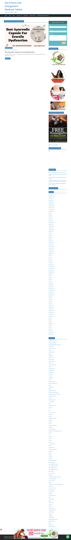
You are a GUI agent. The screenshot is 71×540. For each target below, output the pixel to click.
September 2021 (52, 251)
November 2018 (51, 290)
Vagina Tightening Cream (53, 519)
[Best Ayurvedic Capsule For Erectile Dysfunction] (25, 35)
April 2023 (50, 218)
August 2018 (51, 295)
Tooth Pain (51, 513)
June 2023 (50, 215)
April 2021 (50, 261)
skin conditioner (51, 499)
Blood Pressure (51, 359)
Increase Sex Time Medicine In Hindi (55, 431)
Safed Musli (51, 486)
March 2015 (51, 330)
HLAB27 (50, 423)
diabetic (50, 388)
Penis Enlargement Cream (53, 464)
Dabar (50, 379)
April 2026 (50, 194)
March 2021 (51, 262)
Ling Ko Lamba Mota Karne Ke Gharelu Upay (57, 172)
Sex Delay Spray (51, 489)
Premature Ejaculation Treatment (55, 477)
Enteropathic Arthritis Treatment (54, 394)
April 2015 (50, 329)
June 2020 (50, 277)
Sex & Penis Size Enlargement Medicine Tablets (13, 6)
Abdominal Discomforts (53, 341)
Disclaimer (25, 15)
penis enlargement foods (53, 465)
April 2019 (50, 281)
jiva (49, 434)
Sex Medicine (51, 491)
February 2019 (51, 284)
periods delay (51, 471)
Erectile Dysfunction (52, 396)
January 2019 (51, 286)
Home (6, 15)
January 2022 (51, 244)
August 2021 (51, 253)
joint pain (50, 436)
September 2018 (52, 294)
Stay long (50, 504)
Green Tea (50, 407)
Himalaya (50, 420)
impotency (50, 427)
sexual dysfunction (52, 495)
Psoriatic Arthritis (52, 480)
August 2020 (51, 273)
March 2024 (51, 200)
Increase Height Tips (52, 429)
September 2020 (52, 272)
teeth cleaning (51, 508)
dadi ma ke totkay (52, 381)
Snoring (50, 500)
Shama (50, 497)
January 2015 (51, 334)
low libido (50, 442)
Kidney (50, 438)
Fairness (50, 397)
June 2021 (50, 257)
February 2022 (51, 242)
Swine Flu (50, 506)
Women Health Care (52, 526)
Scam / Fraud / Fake (52, 488)
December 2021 (51, 246)
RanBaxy (50, 482)
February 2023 (51, 222)
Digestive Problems (52, 390)
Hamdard (50, 414)
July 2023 (50, 213)
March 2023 (51, 220)
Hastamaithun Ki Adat (52, 418)
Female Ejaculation (52, 399)
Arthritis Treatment (52, 348)
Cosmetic (50, 375)
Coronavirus (51, 374)
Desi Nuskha (51, 386)
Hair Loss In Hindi (52, 412)
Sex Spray (50, 493)
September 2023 (52, 211)
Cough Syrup (51, 377)
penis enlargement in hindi (53, 469)
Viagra (50, 522)
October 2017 (51, 314)
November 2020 (51, 268)
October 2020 (51, 270)
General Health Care (52, 405)
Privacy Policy (33, 15)
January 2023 (51, 224)
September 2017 (52, 316)
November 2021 (51, 248)
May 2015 (50, 327)
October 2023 (51, 209)
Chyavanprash (51, 370)
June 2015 (50, 325)
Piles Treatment (51, 473)
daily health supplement (53, 383)
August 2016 (51, 323)
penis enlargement (52, 462)
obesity (50, 453)
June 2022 (50, 235)
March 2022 (51, 240)
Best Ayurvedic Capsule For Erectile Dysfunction (20, 52)
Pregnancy (50, 475)
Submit (64, 42)
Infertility (50, 432)
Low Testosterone (52, 443)
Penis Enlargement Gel (53, 467)
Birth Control (51, 357)
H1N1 (50, 409)
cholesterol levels (52, 368)
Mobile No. (51, 29)
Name (50, 25)
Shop (10, 15)
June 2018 (50, 299)
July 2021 (50, 255)
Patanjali (50, 458)
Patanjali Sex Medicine (53, 460)
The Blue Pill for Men (52, 510)
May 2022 (50, 237)
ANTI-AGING (51, 346)
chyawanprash (51, 372)
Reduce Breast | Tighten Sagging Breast (56, 484)
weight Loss (51, 524)
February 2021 (51, 264)
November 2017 (51, 312)
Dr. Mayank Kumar (14, 49)
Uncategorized (51, 517)
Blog (14, 15)
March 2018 (51, 305)
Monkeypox (51, 451)
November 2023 (51, 207)
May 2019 (50, 279)
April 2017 (50, 321)
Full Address (51, 34)
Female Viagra (51, 401)
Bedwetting (51, 355)
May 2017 (50, 319)
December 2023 (51, 205)
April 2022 (50, 238)
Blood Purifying (51, 361)
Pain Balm (50, 456)
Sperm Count (51, 502)
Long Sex (50, 440)
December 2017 (51, 310)
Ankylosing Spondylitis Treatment (55, 344)
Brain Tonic (51, 363)
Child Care (50, 366)
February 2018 (51, 306)
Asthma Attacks (51, 352)
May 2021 (50, 259)
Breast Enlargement (52, 364)
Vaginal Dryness (51, 521)
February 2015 (51, 332)
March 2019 (51, 283)
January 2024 (51, 204)
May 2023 (50, 216)
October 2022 (51, 227)
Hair (49, 410)
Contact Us (19, 15)
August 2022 (51, 231)
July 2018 (50, 297)
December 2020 (51, 266)
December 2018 (51, 288)
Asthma (50, 350)
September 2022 (52, 229)
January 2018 (51, 308)
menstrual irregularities (53, 449)
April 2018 (50, 303)
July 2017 (50, 317)
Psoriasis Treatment (52, 478)
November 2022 (51, 226)
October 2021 (51, 249)
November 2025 (51, 196)
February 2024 (51, 202)
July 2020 (50, 275)
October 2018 (51, 292)
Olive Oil (50, 454)
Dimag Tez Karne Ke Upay (53, 392)
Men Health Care (52, 447)
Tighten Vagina (51, 511)
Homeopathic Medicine (53, 425)
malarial (50, 445)
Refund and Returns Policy (43, 15)
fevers (50, 403)
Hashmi (50, 416)
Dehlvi (50, 385)
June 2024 (50, 198)
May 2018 (50, 301)
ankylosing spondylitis (52, 342)
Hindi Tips (50, 421)
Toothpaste (51, 515)
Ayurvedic (50, 353)
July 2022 (50, 233)
